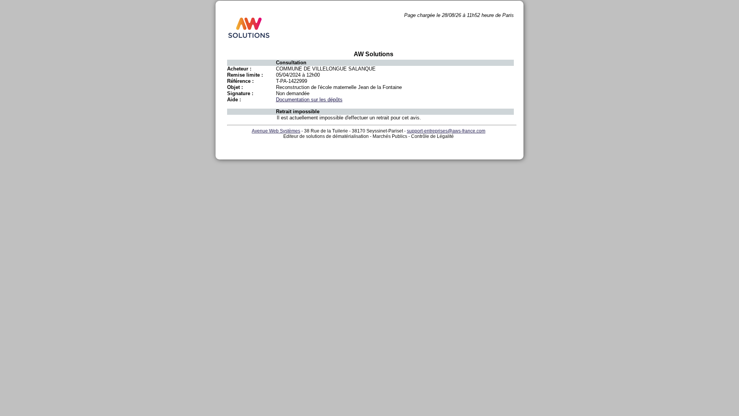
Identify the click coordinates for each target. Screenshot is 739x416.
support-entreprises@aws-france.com (446, 131)
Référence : (240, 81)
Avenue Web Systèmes (276, 131)
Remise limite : (245, 75)
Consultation (291, 62)
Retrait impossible (297, 111)
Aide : (234, 99)
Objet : (235, 87)
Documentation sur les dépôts (309, 99)
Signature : (240, 93)
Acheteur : (239, 69)
